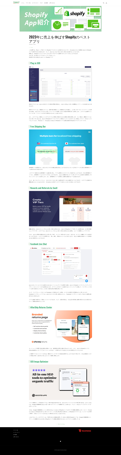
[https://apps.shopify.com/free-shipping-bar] (60, 164)
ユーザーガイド (16, 432)
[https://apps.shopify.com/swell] (60, 226)
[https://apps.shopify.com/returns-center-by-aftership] (60, 345)
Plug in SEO (35, 63)
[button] (103, 3)
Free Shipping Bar (38, 126)
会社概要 (15, 434)
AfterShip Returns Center (41, 307)
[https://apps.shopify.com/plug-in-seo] (60, 101)
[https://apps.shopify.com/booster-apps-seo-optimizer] (60, 399)
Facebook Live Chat (38, 243)
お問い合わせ (16, 436)
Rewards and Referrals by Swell (43, 187)
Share (31, 47)
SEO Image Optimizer (39, 361)
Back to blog (61, 424)
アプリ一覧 (15, 430)
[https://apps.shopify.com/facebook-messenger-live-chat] (60, 282)
